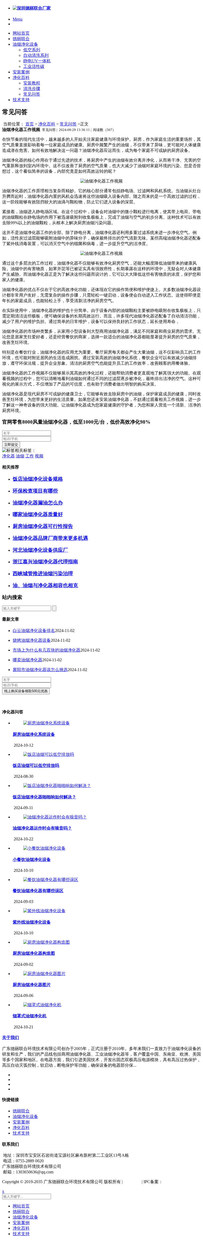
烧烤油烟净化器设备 (32, 640)
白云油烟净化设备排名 (34, 630)
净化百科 (21, 77)
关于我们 (10, 1037)
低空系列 (31, 50)
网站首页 (21, 33)
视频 (39, 456)
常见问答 (31, 94)
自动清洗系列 (36, 55)
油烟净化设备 (25, 44)
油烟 (20, 456)
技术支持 (21, 99)
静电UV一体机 (37, 61)
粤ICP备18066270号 (181, 1181)
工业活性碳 (33, 66)
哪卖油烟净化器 (27, 660)
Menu (17, 19)
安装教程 (31, 83)
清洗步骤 (31, 88)
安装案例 (21, 72)
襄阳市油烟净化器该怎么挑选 (40, 669)
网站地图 (132, 1181)
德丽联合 (21, 38)
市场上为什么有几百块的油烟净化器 (46, 650)
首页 (29, 124)
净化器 (8, 456)
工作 (29, 456)
